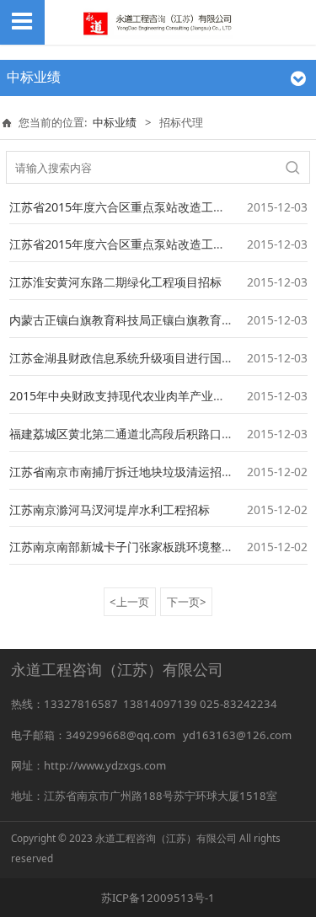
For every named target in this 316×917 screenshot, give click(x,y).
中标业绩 (115, 122)
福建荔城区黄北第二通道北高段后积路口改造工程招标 (150, 434)
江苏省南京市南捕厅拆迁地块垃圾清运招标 (121, 472)
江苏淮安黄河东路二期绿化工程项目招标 (115, 282)
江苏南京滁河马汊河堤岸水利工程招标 (109, 509)
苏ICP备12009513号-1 (158, 897)
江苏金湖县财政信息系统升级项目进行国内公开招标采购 (156, 358)
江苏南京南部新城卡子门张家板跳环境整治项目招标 (145, 547)
